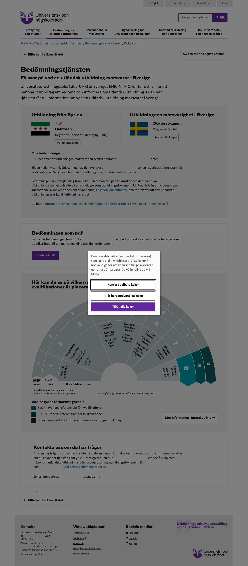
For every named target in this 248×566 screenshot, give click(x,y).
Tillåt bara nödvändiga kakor (123, 296)
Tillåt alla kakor (123, 307)
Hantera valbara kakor (123, 285)
